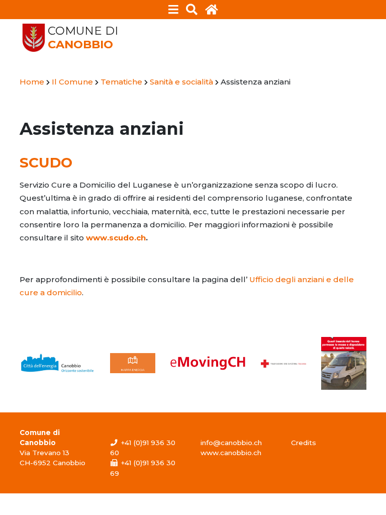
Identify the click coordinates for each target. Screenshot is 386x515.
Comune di (83, 37)
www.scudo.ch (116, 237)
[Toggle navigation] (173, 9)
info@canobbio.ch (231, 443)
